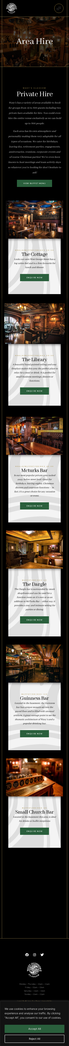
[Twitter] (42, 954)
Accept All (34, 1028)
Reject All (34, 1038)
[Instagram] (34, 954)
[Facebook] (27, 954)
